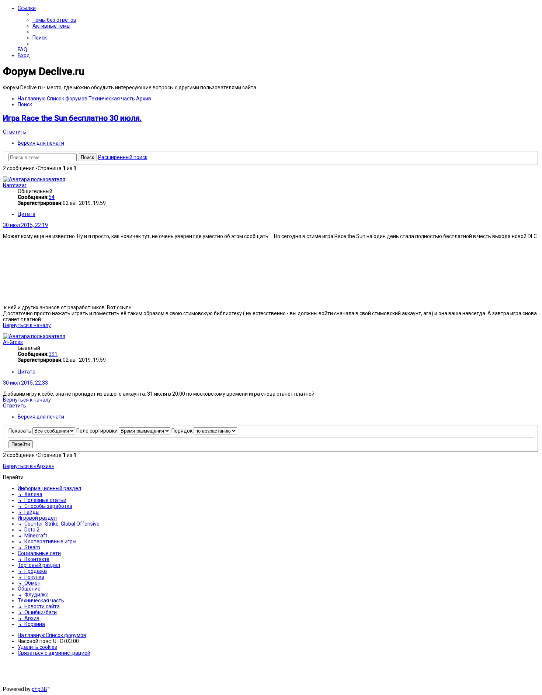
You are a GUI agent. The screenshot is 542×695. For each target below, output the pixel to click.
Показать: (20, 431)
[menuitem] (54, 20)
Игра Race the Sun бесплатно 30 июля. (72, 118)
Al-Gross (13, 342)
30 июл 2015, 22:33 (25, 383)
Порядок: (182, 431)
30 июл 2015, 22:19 (25, 225)
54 (52, 197)
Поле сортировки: (97, 431)
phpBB (39, 689)
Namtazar (15, 185)
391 (53, 354)
